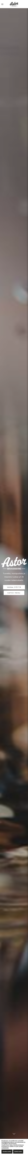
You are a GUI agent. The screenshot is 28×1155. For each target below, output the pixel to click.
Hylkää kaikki (18, 1151)
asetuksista (5, 1148)
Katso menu (14, 593)
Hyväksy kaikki (7, 1151)
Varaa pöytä (14, 587)
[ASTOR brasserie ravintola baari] (14, 4)
